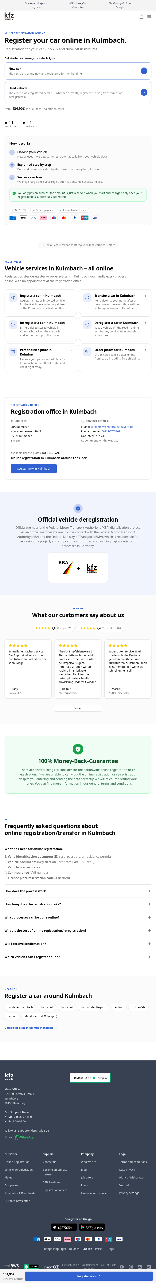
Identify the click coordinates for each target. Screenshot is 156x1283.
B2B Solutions (51, 1182)
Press (84, 1185)
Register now (86, 1276)
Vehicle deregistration (19, 1169)
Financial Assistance (94, 1193)
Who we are (88, 1162)
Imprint (124, 1185)
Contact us (49, 1162)
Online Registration (17, 1162)
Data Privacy (127, 1169)
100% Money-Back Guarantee (78, 5)
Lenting (118, 1007)
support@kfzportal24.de (33, 1130)
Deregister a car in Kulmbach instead (29, 1028)
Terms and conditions (133, 1162)
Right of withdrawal (131, 1177)
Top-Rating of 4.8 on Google (120, 5)
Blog (84, 1169)
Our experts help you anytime (36, 5)
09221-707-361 (111, 431)
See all (78, 708)
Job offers (87, 1177)
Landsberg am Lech (20, 1007)
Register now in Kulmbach (34, 468)
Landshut (47, 1007)
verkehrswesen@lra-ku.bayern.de (112, 427)
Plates (8, 1177)
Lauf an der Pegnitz (93, 1007)
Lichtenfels (138, 1007)
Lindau (12, 1016)
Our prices (11, 1185)
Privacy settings (129, 1193)
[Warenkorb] (141, 17)
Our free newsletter (17, 1201)
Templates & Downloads (20, 1193)
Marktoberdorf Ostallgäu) (41, 1016)
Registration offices (55, 1190)
